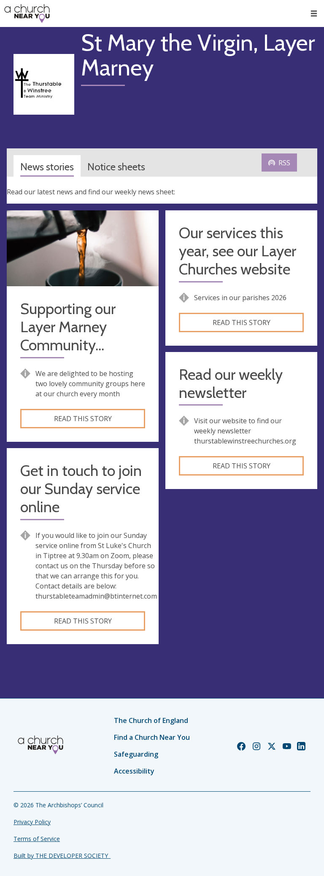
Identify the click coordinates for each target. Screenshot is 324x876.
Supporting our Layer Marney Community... (68, 327)
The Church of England (151, 720)
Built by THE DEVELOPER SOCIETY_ (62, 856)
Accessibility (134, 771)
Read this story (83, 418)
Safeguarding (136, 754)
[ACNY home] (27, 13)
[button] (314, 13)
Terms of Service (37, 839)
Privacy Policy (32, 822)
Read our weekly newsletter (231, 383)
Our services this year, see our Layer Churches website (237, 251)
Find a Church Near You (152, 737)
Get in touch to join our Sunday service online (81, 489)
